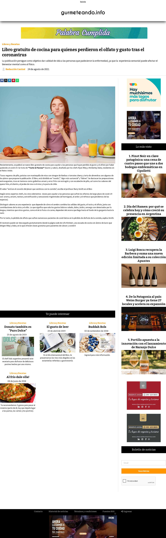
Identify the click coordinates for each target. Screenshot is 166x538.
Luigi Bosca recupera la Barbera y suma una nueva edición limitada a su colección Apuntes (144, 255)
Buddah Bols (97, 327)
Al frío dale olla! (17, 377)
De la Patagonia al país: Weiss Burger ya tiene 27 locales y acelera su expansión (143, 300)
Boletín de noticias (144, 449)
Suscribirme (143, 471)
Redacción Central (15, 69)
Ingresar (127, 511)
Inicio (83, 2)
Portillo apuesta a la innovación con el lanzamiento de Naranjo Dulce (144, 343)
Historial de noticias (58, 511)
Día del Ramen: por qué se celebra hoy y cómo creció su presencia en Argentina (143, 210)
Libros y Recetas (11, 44)
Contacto (38, 511)
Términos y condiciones (85, 511)
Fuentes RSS (109, 511)
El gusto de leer (58, 327)
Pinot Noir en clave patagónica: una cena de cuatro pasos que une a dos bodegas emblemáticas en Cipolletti (143, 163)
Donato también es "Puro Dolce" (17, 328)
